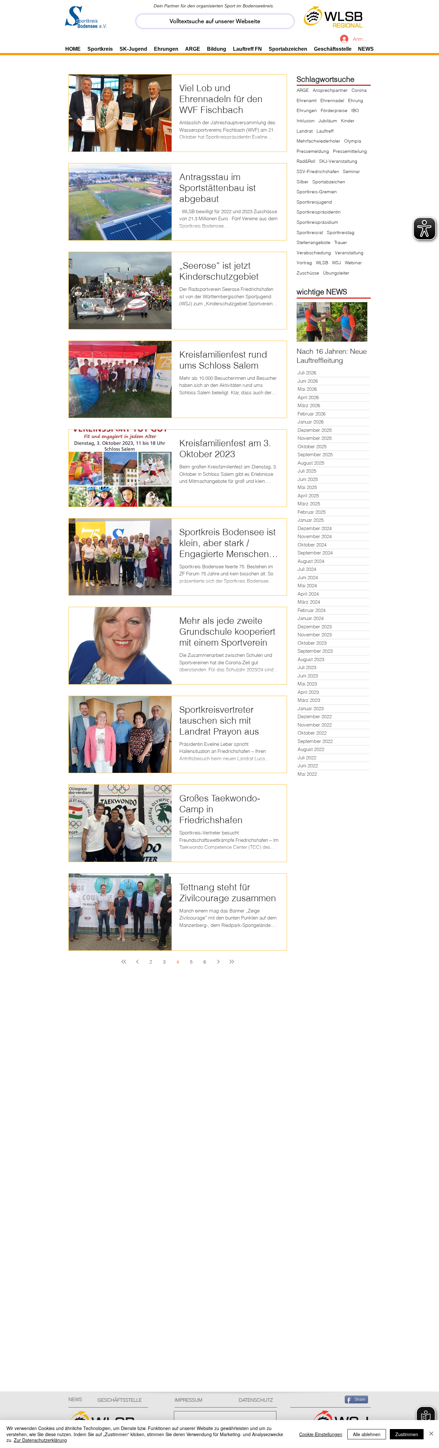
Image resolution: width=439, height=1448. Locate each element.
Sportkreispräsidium (317, 222)
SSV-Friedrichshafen (318, 171)
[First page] (124, 961)
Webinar (353, 263)
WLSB (322, 263)
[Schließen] (431, 1434)
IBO (355, 110)
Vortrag (304, 263)
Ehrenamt (307, 100)
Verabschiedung (314, 253)
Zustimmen (406, 1434)
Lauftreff (325, 131)
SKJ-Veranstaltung (338, 161)
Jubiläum (327, 121)
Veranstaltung (349, 253)
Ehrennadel (332, 100)
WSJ (336, 263)
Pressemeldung (313, 151)
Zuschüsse (308, 273)
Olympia (352, 141)
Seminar (351, 171)
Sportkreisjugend (314, 202)
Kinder (347, 121)
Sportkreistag (340, 232)
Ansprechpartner (330, 90)
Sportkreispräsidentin (319, 212)
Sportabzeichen (328, 182)
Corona (359, 90)
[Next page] (218, 961)
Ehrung (355, 100)
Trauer (340, 242)
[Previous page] (137, 961)
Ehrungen (307, 110)
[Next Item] (357, 322)
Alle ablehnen (367, 1434)
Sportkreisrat (310, 232)
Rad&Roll (306, 161)
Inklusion (306, 121)
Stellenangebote (313, 242)
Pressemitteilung (350, 151)
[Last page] (231, 961)
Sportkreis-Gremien (317, 192)
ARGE (303, 90)
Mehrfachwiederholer (318, 141)
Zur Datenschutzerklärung (40, 1440)
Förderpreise (334, 110)
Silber (303, 182)
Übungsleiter (336, 273)
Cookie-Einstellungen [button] (320, 1434)
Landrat (305, 131)
